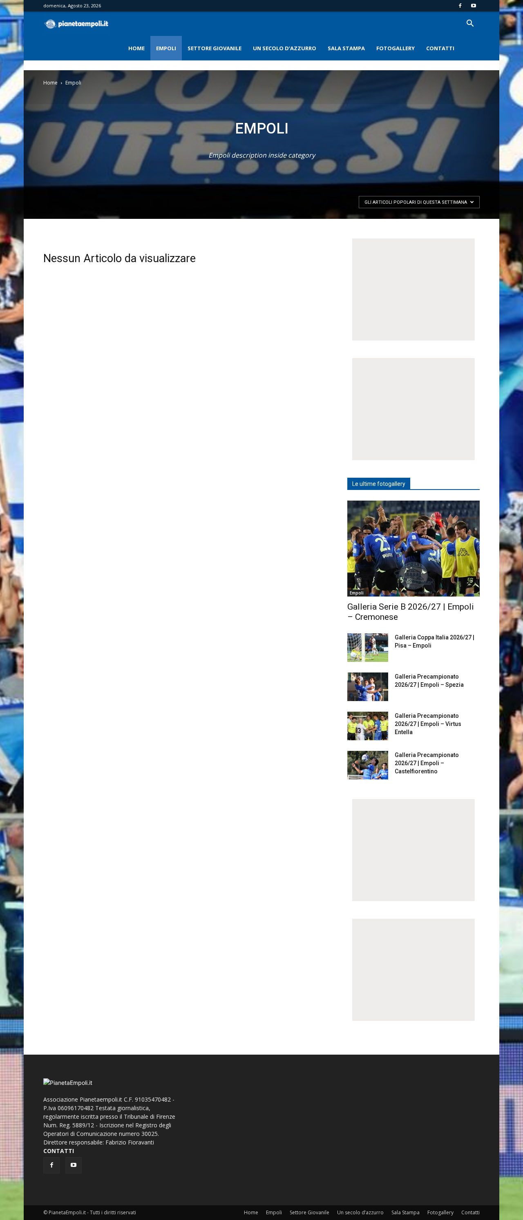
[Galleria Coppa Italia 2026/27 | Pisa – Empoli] (367, 647)
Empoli (166, 48)
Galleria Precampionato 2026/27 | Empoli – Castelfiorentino (427, 763)
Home (136, 48)
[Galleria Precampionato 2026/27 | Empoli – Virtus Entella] (367, 726)
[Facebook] (460, 5)
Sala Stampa (346, 48)
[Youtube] (473, 5)
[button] (470, 24)
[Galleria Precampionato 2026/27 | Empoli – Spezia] (367, 686)
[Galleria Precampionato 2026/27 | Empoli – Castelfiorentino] (367, 765)
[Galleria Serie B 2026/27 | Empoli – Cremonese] (413, 549)
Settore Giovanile (214, 48)
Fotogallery (395, 48)
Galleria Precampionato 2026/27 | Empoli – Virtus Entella (428, 723)
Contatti (440, 48)
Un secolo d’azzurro (284, 48)
